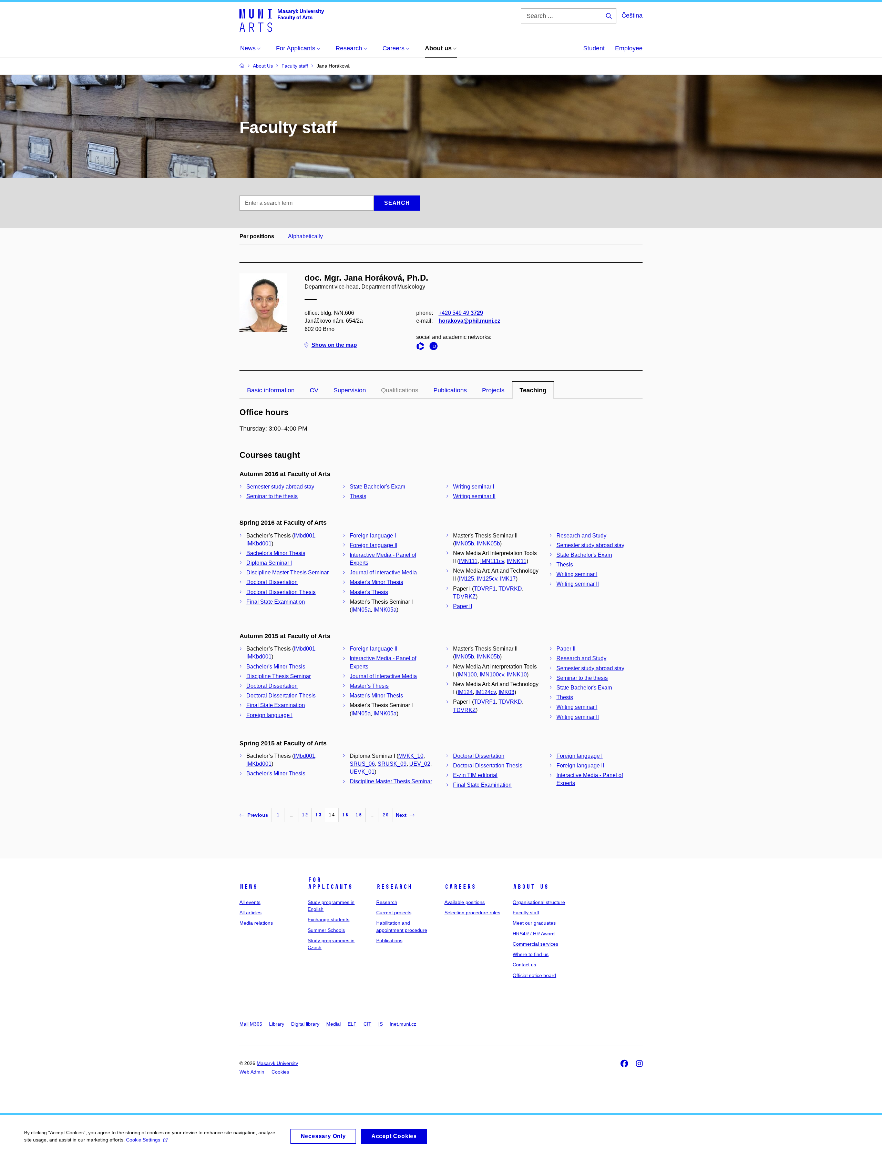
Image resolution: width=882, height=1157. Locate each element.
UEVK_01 (362, 772)
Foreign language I (373, 536)
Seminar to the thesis (272, 496)
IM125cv (487, 579)
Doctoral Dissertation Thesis (281, 592)
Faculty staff (526, 912)
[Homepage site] (281, 20)
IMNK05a (385, 610)
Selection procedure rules (472, 912)
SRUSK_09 (392, 764)
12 (304, 815)
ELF (352, 1024)
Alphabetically (305, 236)
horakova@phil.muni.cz (469, 321)
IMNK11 (516, 561)
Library (276, 1024)
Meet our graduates (534, 923)
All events (249, 902)
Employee (629, 48)
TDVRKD (510, 589)
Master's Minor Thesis (376, 582)
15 (345, 815)
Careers (460, 887)
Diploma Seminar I (269, 563)
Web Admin (251, 1072)
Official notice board (534, 975)
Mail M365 (250, 1024)
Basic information (271, 390)
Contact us (524, 964)
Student (594, 48)
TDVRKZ (464, 597)
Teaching (533, 390)
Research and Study (581, 536)
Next (401, 815)
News (248, 887)
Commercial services (535, 944)
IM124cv (485, 692)
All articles (250, 912)
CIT (367, 1024)
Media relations (256, 923)
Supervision (350, 390)
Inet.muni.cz (403, 1024)
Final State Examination (275, 602)
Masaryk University (277, 1063)
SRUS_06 (362, 764)
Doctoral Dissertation (272, 582)
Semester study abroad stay (280, 487)
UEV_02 (419, 764)
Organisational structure (539, 902)
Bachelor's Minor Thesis (275, 553)
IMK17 (508, 579)
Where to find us (530, 954)
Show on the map (334, 345)
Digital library (305, 1024)
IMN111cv (492, 561)
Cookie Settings (143, 1140)
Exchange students (328, 919)
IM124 (465, 692)
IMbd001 (304, 536)
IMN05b (464, 543)
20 (385, 815)
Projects (493, 390)
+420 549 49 (461, 313)
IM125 (466, 579)
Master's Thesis (369, 592)
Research (394, 887)
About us (530, 887)
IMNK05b (488, 543)
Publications (450, 390)
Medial (333, 1024)
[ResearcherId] (422, 347)
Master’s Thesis (369, 686)
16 (358, 815)
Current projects (393, 912)
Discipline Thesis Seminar (278, 676)
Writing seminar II (474, 496)
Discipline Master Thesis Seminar (287, 572)
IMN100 (467, 674)
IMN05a (361, 610)
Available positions (464, 902)
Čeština (632, 15)
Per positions (256, 236)
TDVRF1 (485, 589)
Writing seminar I (473, 487)
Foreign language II (373, 545)
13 (318, 815)
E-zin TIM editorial (475, 775)
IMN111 (468, 561)
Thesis (358, 496)
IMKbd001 (258, 543)
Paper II (462, 606)
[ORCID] (435, 347)
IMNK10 (517, 674)
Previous (257, 815)
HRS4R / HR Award (534, 933)
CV (314, 390)
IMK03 (506, 692)
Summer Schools (326, 930)
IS (380, 1024)
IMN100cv (492, 674)
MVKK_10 (410, 756)
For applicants (330, 883)
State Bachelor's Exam (377, 487)
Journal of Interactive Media (383, 572)
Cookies (280, 1072)
